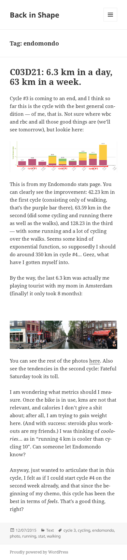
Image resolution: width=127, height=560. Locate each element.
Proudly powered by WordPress (39, 552)
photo (15, 536)
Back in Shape (34, 15)
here (94, 360)
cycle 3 (70, 530)
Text (50, 530)
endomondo (103, 530)
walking (54, 536)
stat (41, 536)
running (29, 536)
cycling (84, 530)
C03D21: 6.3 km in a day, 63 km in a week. (61, 76)
